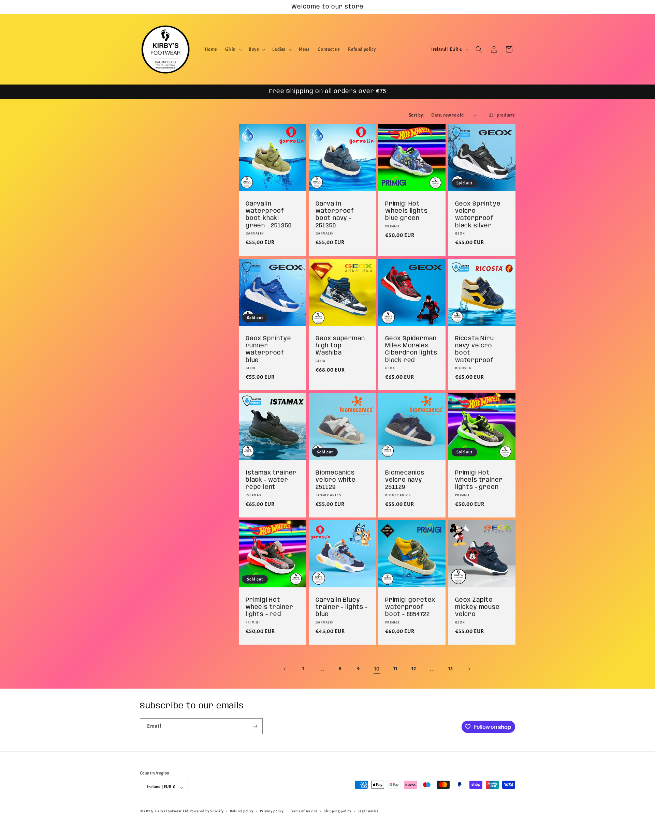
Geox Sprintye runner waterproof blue (268, 349)
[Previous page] (284, 668)
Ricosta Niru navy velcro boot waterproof (474, 349)
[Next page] (469, 668)
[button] (233, 49)
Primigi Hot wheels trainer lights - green (479, 479)
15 (450, 669)
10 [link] (377, 668)
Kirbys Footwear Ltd (172, 811)
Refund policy (241, 811)
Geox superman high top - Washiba (340, 345)
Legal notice (368, 811)
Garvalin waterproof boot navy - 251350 (335, 215)
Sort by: (416, 115)
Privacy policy (272, 811)
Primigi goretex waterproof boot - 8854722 (410, 607)
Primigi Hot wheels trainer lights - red (269, 607)
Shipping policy (337, 811)
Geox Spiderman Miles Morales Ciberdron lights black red (411, 349)
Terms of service (303, 811)
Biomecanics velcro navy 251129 (404, 479)
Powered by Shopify (207, 811)
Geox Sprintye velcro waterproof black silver (478, 215)
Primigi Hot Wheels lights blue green (406, 211)
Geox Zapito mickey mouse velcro (477, 607)
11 (395, 669)
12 (413, 669)
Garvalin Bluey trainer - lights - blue (342, 607)
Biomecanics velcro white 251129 (336, 479)
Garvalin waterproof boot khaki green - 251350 (268, 215)
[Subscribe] (254, 726)
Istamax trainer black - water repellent (271, 479)
